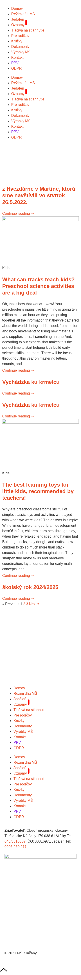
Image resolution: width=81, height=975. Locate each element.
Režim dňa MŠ (23, 14)
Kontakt (17, 57)
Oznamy (18, 25)
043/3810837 (15, 841)
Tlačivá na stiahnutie (27, 30)
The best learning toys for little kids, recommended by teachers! (38, 491)
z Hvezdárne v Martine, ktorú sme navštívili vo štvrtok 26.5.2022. (38, 195)
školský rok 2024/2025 (30, 587)
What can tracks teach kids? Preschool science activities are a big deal (38, 286)
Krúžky (16, 41)
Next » (34, 604)
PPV (15, 63)
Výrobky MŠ (21, 52)
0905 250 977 (15, 847)
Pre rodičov (20, 36)
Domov (17, 8)
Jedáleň (17, 19)
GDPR (16, 68)
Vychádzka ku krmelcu (31, 382)
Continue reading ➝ (18, 213)
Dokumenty (20, 47)
